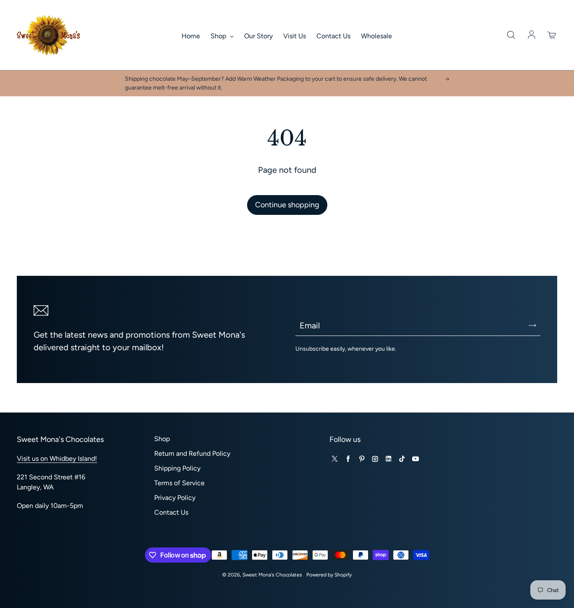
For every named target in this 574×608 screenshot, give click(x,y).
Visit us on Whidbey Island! (57, 459)
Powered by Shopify (329, 575)
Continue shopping (287, 204)
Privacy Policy (174, 498)
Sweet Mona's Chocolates (272, 575)
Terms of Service (179, 483)
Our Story (258, 36)
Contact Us (333, 36)
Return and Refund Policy (192, 453)
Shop (219, 36)
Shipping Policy (177, 468)
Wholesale (376, 36)
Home (191, 36)
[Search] (511, 35)
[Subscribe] (532, 325)
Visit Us (294, 36)
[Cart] (552, 35)
